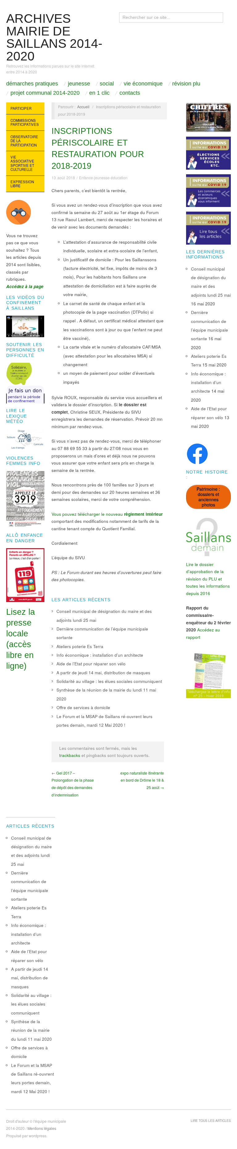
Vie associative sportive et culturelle (22, 163)
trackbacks (69, 755)
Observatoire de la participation (24, 140)
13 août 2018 (63, 177)
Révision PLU (186, 83)
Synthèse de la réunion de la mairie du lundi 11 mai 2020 (31, 1030)
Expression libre (22, 183)
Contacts (129, 93)
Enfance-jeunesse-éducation (103, 177)
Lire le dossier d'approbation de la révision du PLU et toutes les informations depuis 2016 (208, 579)
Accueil (83, 107)
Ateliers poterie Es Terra (79, 646)
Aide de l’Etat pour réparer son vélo (91, 664)
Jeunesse (79, 83)
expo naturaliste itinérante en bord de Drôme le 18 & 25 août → (142, 780)
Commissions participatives (24, 122)
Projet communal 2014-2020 (45, 93)
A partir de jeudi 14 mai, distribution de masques (103, 673)
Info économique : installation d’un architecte (99, 655)
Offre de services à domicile (83, 707)
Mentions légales (41, 1128)
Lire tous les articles (211, 1120)
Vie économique (143, 83)
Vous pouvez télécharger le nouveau (107, 514)
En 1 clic (99, 93)
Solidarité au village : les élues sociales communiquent (109, 681)
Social (107, 83)
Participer (20, 108)
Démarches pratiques (32, 83)
